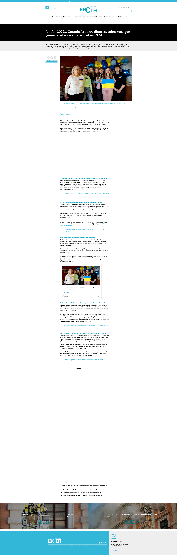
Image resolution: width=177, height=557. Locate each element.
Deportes (85, 16)
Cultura (80, 16)
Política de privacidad (80, 545)
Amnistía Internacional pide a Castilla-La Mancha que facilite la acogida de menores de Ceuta (81, 495)
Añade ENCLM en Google (126, 11)
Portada (47, 22)
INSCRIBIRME (115, 550)
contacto (104, 545)
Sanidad (63, 16)
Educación (75, 16)
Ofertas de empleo (91, 1)
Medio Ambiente (98, 16)
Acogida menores (82, 1)
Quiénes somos (98, 545)
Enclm (76, 107)
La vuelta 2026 (111, 1)
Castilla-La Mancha (55, 16)
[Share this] (48, 57)
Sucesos (91, 16)
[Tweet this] (51, 57)
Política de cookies (89, 545)
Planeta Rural (107, 16)
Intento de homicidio (102, 1)
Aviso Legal (71, 545)
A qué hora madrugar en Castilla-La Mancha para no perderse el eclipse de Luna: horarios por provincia (83, 489)
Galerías (125, 16)
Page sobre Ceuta (72, 1)
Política (120, 16)
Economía (68, 16)
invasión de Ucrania (66, 114)
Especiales (115, 16)
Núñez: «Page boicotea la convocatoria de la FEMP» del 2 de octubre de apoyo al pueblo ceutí (81, 492)
